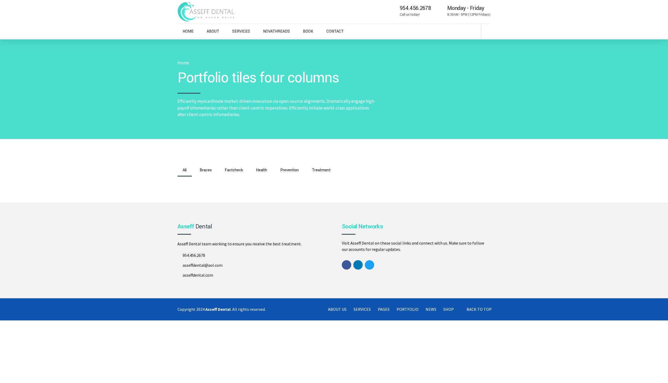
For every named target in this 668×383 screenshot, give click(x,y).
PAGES (384, 309)
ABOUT (213, 31)
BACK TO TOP (479, 309)
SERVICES (241, 31)
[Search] (489, 31)
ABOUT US (337, 309)
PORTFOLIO (408, 309)
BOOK (308, 31)
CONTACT (335, 31)
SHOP (448, 309)
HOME (188, 31)
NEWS (431, 309)
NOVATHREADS (276, 31)
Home (183, 63)
